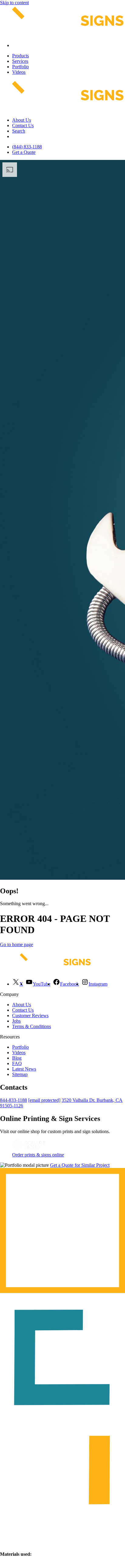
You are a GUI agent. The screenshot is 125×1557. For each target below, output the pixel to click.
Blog (17, 1058)
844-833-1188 (13, 1100)
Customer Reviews (30, 1015)
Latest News (24, 1068)
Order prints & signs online (38, 1154)
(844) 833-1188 (27, 146)
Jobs (16, 1021)
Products (20, 55)
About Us (21, 120)
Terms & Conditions (31, 1026)
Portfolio (20, 66)
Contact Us (23, 125)
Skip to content (14, 2)
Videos (18, 72)
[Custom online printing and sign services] (28, 1149)
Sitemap (20, 1074)
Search (18, 131)
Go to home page (16, 944)
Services (20, 61)
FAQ (17, 1063)
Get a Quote (23, 152)
